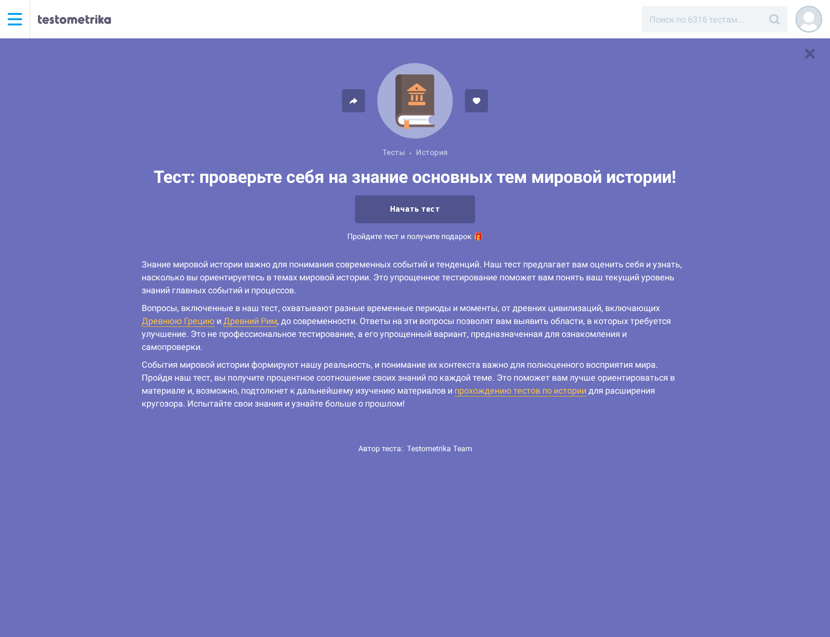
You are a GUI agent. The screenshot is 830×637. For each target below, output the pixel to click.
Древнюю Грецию (178, 321)
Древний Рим (250, 321)
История (432, 152)
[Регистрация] (808, 19)
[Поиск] (774, 19)
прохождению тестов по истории (520, 390)
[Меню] (15, 19)
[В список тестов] (810, 53)
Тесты (393, 152)
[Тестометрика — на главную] (74, 19)
